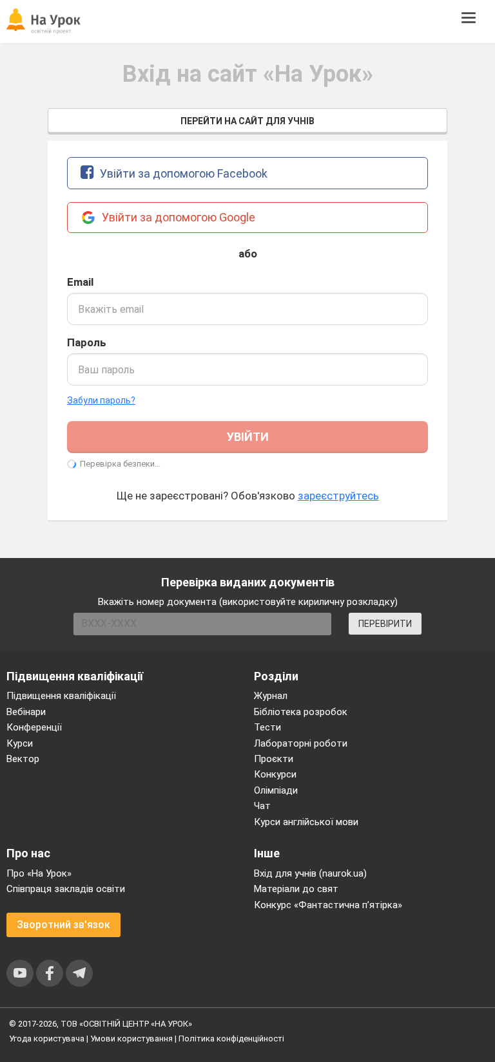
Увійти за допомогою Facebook (182, 173)
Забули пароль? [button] (101, 400)
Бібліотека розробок (300, 712)
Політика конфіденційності (231, 1038)
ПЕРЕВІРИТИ (385, 624)
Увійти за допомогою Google (177, 217)
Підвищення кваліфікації (61, 696)
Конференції (34, 727)
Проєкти (273, 759)
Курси (19, 743)
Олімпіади (276, 790)
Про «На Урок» (39, 873)
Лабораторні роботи (300, 743)
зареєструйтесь (338, 495)
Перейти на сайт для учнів (247, 121)
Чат (262, 806)
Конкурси (275, 774)
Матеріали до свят (296, 889)
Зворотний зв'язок (63, 924)
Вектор (22, 759)
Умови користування (131, 1038)
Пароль (86, 342)
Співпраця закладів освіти (65, 889)
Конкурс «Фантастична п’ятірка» (328, 905)
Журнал (270, 696)
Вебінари (26, 712)
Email (80, 281)
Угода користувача (46, 1038)
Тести (267, 727)
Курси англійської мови (306, 822)
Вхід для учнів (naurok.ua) (310, 873)
